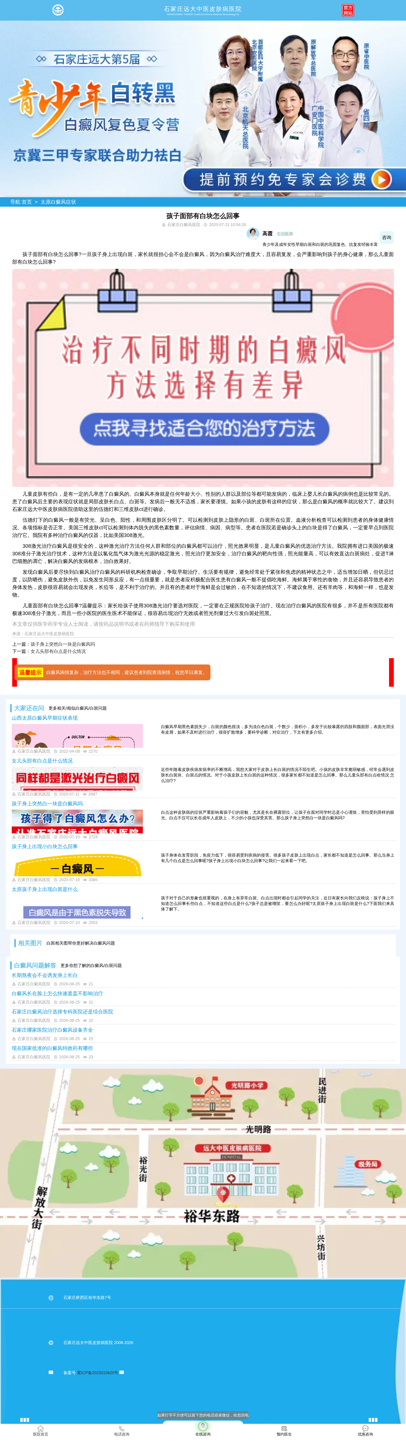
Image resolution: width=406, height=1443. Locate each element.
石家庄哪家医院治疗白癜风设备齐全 (52, 1030)
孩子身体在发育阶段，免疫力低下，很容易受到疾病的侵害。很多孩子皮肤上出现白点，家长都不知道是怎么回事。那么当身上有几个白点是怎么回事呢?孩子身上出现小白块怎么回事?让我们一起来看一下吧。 (277, 858)
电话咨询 (121, 1434)
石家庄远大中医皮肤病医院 (49, 633)
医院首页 (40, 1434)
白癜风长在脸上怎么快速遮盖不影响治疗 (57, 993)
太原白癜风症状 (58, 202)
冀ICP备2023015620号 (97, 1373)
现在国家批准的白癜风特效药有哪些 (52, 1048)
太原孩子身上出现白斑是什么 (45, 889)
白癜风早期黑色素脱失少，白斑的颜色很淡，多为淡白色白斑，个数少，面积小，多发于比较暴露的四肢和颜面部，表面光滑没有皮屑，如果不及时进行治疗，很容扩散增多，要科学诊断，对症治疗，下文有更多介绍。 (277, 729)
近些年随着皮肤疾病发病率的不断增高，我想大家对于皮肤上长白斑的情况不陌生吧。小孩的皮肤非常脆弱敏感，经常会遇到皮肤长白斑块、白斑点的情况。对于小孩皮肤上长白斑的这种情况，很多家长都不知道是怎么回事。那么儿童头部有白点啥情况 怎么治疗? (277, 775)
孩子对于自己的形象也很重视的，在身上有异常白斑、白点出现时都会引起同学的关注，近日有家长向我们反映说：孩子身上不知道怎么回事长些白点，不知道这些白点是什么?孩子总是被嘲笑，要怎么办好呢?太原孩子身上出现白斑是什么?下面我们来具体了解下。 (277, 903)
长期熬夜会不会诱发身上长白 (45, 975)
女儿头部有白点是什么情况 (58, 651)
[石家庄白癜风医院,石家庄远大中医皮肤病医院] (58, 10)
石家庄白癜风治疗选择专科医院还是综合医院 (62, 1012)
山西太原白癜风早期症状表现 (45, 718)
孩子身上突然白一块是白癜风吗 (63, 644)
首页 (27, 202)
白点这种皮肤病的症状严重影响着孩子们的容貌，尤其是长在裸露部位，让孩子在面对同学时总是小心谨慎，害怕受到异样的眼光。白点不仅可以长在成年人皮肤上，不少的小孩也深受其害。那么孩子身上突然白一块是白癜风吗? (277, 815)
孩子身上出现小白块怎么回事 (45, 846)
